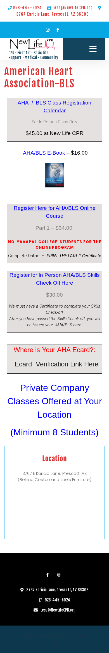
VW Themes (75, 636)
